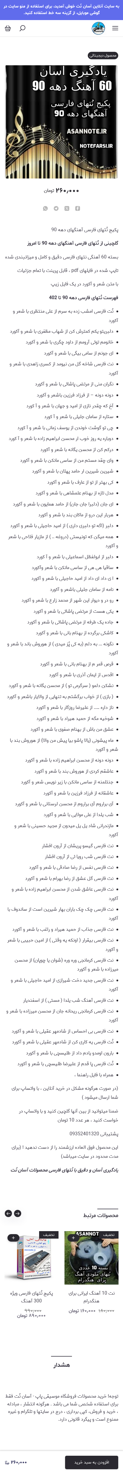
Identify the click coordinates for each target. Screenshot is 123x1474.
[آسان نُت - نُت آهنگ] (98, 28)
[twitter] (66, 209)
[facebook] (77, 209)
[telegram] (56, 209)
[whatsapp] (45, 209)
